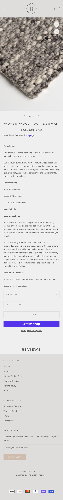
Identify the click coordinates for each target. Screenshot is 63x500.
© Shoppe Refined (31, 472)
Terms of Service (11, 381)
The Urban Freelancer (37, 475)
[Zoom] (56, 24)
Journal (7, 390)
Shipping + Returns (12, 406)
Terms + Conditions (12, 411)
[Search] (54, 9)
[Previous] (24, 116)
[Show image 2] (33, 116)
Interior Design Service (14, 376)
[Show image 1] (30, 116)
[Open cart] (59, 8)
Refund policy (10, 385)
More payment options (31, 330)
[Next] (38, 116)
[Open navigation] (4, 9)
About (6, 371)
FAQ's (6, 416)
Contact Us (9, 420)
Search (7, 366)
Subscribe (14, 457)
